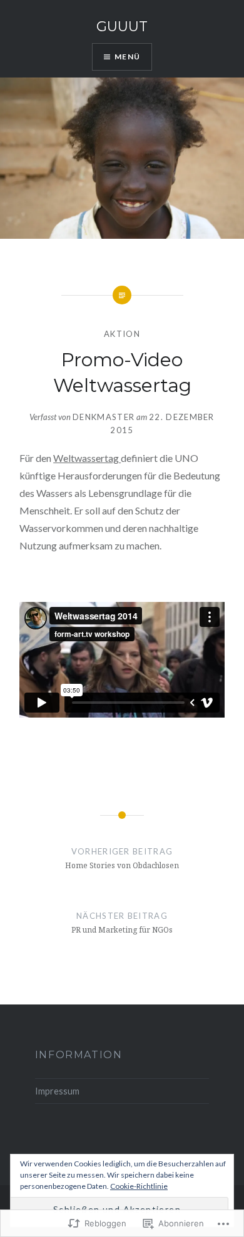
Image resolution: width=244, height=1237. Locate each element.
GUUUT (122, 26)
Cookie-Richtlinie (139, 1186)
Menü (127, 56)
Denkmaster (104, 417)
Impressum (57, 1091)
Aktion (122, 334)
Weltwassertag (87, 458)
